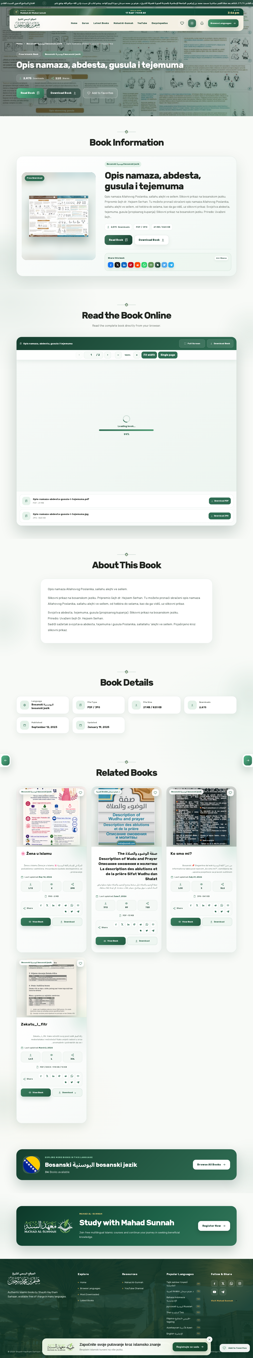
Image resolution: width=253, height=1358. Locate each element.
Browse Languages (90, 1288)
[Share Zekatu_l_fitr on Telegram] (78, 1082)
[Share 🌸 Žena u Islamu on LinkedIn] (53, 905)
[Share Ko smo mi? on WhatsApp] (221, 905)
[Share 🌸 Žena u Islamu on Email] (78, 905)
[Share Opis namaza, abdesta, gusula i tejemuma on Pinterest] (131, 265)
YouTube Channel (134, 1288)
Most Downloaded (89, 1294)
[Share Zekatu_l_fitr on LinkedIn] (53, 1076)
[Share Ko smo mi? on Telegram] (228, 911)
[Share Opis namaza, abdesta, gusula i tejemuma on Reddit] (137, 265)
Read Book (28, 92)
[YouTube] (214, 1291)
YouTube (142, 23)
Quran (85, 23)
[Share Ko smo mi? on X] (197, 905)
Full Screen (194, 343)
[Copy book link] (157, 265)
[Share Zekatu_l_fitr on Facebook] (41, 1076)
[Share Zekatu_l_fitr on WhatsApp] (72, 1076)
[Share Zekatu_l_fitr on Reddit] (65, 1076)
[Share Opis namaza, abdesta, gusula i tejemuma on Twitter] (164, 265)
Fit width (149, 354)
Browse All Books (209, 1164)
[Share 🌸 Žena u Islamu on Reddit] (65, 905)
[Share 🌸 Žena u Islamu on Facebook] (41, 905)
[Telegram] (222, 1291)
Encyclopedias (160, 23)
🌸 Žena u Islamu (36, 853)
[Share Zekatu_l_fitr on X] (47, 1076)
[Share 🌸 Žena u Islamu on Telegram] (78, 911)
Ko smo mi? (181, 853)
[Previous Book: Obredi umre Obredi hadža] (5, 760)
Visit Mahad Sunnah (222, 1300)
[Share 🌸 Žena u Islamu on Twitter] (72, 911)
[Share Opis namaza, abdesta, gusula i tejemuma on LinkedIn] (124, 265)
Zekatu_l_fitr (34, 1024)
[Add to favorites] (80, 792)
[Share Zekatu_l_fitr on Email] (78, 1076)
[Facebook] (214, 1283)
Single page (168, 354)
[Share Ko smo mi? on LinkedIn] (203, 905)
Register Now (211, 1225)
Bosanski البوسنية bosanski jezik (44, 44)
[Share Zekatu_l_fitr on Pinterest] (59, 1076)
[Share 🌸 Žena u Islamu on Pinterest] (59, 905)
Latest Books (101, 23)
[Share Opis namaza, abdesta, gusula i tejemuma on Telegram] (171, 265)
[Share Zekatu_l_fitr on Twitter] (72, 1082)
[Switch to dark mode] (192, 23)
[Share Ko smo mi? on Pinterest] (209, 905)
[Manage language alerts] (202, 23)
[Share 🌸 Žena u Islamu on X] (47, 905)
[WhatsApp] (231, 1283)
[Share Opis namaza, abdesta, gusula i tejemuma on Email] (151, 265)
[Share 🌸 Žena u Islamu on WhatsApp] (72, 905)
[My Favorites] (182, 23)
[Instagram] (239, 1283)
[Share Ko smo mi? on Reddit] (215, 905)
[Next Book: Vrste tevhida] (247, 760)
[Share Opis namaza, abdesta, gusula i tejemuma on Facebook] (110, 265)
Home (74, 23)
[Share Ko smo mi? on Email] (228, 905)
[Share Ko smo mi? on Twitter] (221, 911)
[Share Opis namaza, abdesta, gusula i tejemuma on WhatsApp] (144, 265)
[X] (222, 1283)
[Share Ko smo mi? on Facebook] (190, 905)
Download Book (61, 92)
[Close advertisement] (209, 1339)
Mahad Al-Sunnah (123, 23)
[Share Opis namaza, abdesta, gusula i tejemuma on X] (117, 265)
